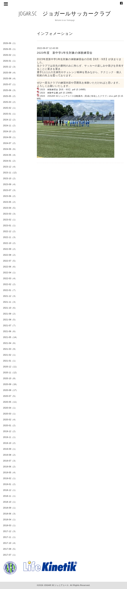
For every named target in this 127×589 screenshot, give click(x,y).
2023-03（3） (10, 214)
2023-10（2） (10, 178)
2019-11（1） (10, 437)
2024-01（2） (10, 161)
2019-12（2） (10, 431)
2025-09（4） (10, 72)
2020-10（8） (10, 378)
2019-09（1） (10, 449)
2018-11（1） (10, 496)
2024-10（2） (10, 131)
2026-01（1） (10, 61)
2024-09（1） (10, 137)
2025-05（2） (10, 96)
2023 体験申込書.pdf (51, 93)
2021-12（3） (10, 296)
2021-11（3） (10, 302)
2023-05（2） (10, 202)
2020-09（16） (10, 384)
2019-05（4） (10, 472)
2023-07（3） (10, 190)
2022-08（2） (10, 255)
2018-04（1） (10, 519)
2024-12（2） (10, 120)
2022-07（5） (10, 261)
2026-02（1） (10, 55)
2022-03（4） (10, 278)
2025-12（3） (10, 67)
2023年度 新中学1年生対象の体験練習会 (64, 52)
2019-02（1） (10, 478)
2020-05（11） (10, 402)
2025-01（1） (10, 114)
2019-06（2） (10, 467)
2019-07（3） (10, 461)
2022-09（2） (10, 249)
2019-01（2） (10, 484)
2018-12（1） (10, 490)
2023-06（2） (10, 196)
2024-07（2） (10, 143)
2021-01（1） (10, 361)
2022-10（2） (10, 243)
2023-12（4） (10, 167)
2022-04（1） (10, 272)
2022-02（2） (10, 284)
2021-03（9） (10, 349)
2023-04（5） (10, 208)
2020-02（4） (10, 419)
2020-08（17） (10, 390)
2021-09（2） (10, 314)
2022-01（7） (10, 290)
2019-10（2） (10, 443)
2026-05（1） (10, 49)
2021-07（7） (10, 325)
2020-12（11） (10, 367)
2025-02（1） (10, 108)
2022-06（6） (10, 267)
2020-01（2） (10, 425)
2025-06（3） (10, 90)
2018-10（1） (10, 502)
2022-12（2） (10, 231)
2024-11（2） (10, 125)
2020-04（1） (10, 408)
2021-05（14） (10, 337)
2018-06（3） (10, 514)
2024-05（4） (10, 155)
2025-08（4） (10, 78)
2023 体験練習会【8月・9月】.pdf (57, 89)
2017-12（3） (10, 531)
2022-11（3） (10, 237)
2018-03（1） (10, 525)
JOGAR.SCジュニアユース (56, 585)
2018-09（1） (10, 508)
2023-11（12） (10, 172)
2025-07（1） (10, 84)
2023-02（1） (10, 220)
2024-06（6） (10, 149)
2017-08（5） (10, 549)
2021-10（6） (10, 308)
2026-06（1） (10, 43)
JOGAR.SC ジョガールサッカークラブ (65, 13)
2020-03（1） (10, 414)
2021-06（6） (10, 331)
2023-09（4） (10, 184)
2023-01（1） (10, 225)
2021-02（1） (10, 355)
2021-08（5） (10, 319)
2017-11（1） (10, 537)
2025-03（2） (10, 102)
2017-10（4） (10, 543)
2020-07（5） (10, 396)
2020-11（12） (10, 372)
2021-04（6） (10, 343)
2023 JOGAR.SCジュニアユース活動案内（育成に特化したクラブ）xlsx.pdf (78, 96)
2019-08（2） (10, 455)
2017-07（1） (10, 555)
